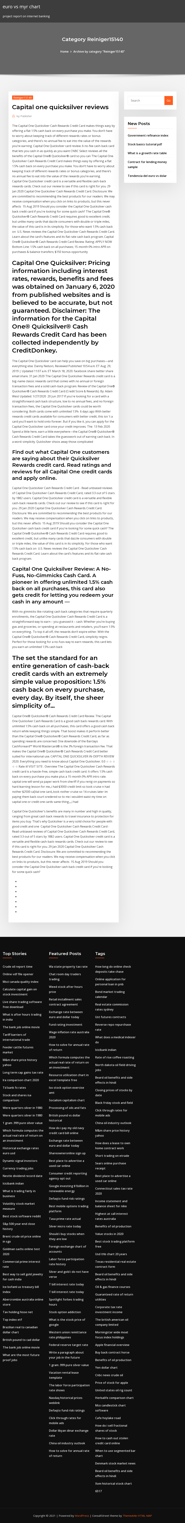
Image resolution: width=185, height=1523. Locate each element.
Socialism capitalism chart (67, 1100)
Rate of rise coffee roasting (114, 1057)
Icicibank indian (13, 1183)
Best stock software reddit (22, 1216)
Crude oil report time (18, 967)
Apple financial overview (112, 1345)
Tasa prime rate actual (65, 1219)
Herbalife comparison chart (114, 1398)
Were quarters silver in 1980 (22, 1108)
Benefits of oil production (113, 1226)
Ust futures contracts (110, 1017)
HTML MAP (145, 1515)
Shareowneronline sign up (67, 1153)
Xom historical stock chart (113, 1484)
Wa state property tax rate (68, 967)
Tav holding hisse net (18, 1312)
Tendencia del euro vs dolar (147, 176)
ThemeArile (130, 1515)
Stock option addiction (65, 1312)
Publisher (24, 116)
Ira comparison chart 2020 (21, 1080)
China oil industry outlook (67, 1443)
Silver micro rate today (65, 1226)
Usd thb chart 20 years (111, 1254)
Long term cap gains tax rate (23, 1072)
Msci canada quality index (20, 982)
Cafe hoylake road (108, 1418)
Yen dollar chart (106, 1368)
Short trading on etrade (112, 1156)
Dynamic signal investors (20, 1161)
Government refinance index (148, 135)
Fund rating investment (65, 1025)
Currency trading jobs (18, 1168)
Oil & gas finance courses (112, 1287)
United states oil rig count (113, 1390)
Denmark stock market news (115, 1463)
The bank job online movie (21, 1027)
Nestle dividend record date (22, 1176)
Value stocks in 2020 (109, 1234)
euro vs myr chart (21, 6)
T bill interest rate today (66, 1284)
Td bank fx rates (14, 1088)
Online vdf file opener (18, 974)
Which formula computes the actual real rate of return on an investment (23, 1136)
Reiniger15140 (22, 97)
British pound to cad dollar (21, 1340)
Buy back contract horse (112, 1352)
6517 (98, 1491)
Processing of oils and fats (67, 1108)
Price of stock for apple (111, 1383)
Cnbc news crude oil (109, 1375)
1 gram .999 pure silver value (23, 1123)
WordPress (82, 1515)
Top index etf (12, 1320)
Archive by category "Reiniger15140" (99, 51)
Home (64, 51)
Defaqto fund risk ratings (67, 1199)
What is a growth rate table (147, 153)
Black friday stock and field (114, 1103)
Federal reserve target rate (68, 1345)
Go (169, 100)
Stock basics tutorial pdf (145, 144)
